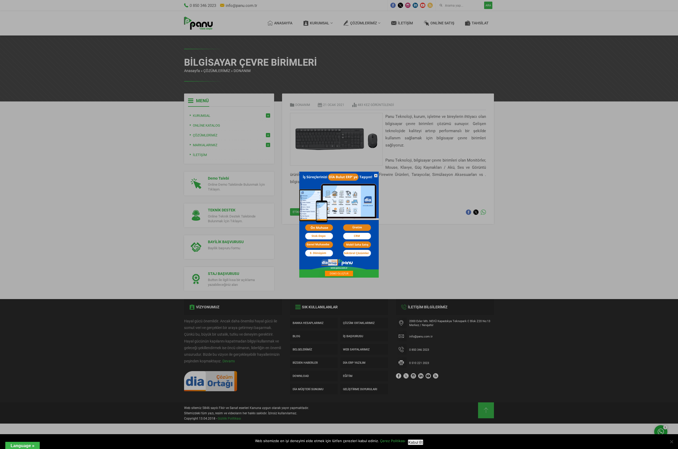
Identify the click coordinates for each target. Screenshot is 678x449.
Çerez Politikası (392, 441)
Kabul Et (415, 442)
